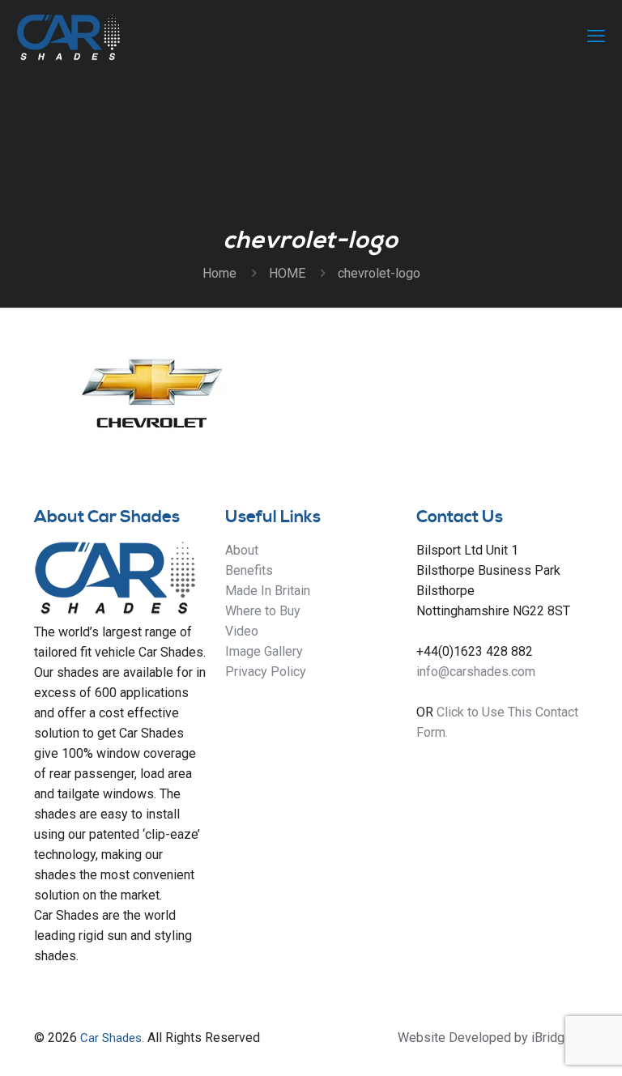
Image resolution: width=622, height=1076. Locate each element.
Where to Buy (262, 611)
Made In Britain (267, 590)
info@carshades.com (475, 671)
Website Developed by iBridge (485, 1037)
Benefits (249, 570)
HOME (287, 273)
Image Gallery (264, 651)
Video (241, 631)
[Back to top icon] (544, 1043)
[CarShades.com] (68, 36)
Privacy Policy (265, 671)
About (241, 550)
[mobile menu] (596, 36)
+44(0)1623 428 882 (474, 651)
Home (219, 273)
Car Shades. (112, 1038)
